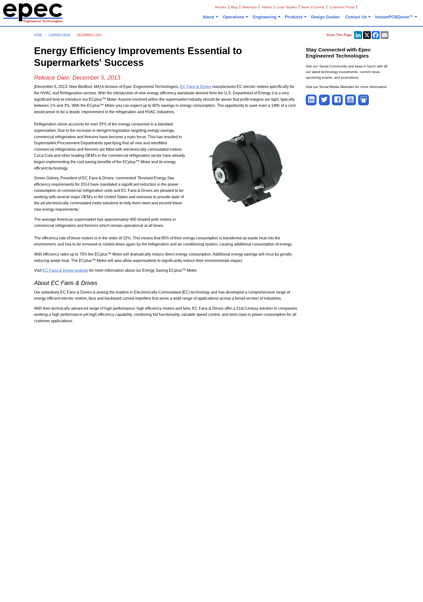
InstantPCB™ (394, 17)
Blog (234, 7)
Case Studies (286, 7)
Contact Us (356, 17)
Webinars (249, 7)
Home (38, 34)
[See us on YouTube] (350, 100)
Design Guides (325, 17)
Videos (266, 7)
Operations (233, 17)
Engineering (264, 17)
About (208, 17)
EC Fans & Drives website (65, 270)
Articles (220, 7)
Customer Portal (341, 7)
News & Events (313, 7)
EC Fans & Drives (195, 87)
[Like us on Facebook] (337, 100)
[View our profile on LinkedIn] (311, 100)
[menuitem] (210, 17)
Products (294, 17)
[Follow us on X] (324, 100)
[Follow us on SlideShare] (363, 100)
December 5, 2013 (89, 34)
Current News (59, 34)
